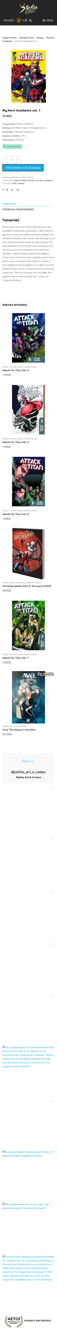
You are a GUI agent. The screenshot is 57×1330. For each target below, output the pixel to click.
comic (14, 183)
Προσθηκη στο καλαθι (23, 168)
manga (21, 183)
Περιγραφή (9, 204)
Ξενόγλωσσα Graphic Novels (28, 582)
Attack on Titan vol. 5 (15, 514)
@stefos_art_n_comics (28, 772)
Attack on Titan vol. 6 (15, 370)
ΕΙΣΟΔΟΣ (9, 20)
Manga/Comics (26, 37)
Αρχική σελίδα (9, 37)
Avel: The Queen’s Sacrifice (19, 729)
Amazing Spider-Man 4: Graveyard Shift (26, 586)
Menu (49, 20)
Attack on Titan (9, 367)
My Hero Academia (44, 180)
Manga (40, 37)
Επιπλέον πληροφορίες (18, 209)
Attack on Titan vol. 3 (15, 442)
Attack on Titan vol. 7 (15, 657)
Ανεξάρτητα (21, 726)
